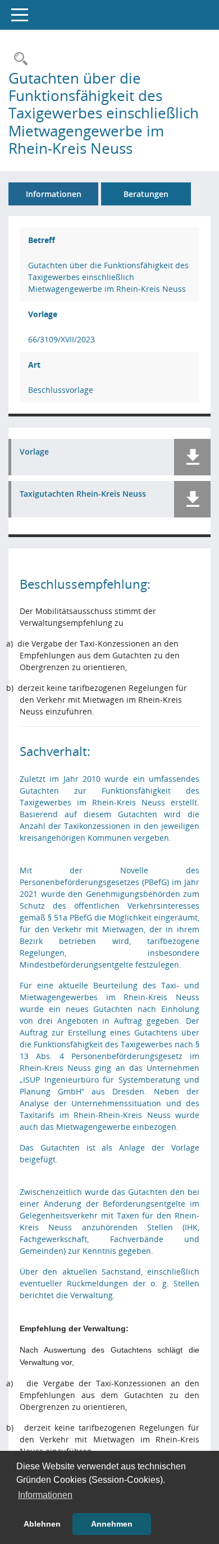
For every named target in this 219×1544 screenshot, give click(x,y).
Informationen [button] (45, 1495)
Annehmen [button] (112, 1523)
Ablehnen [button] (42, 1523)
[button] (192, 457)
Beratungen (146, 194)
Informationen (53, 194)
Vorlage (34, 452)
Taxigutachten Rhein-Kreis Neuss (83, 494)
